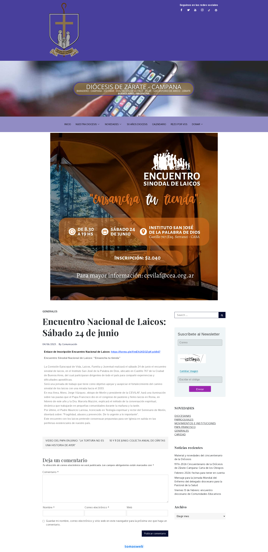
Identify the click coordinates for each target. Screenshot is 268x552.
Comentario (50, 472)
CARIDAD (180, 434)
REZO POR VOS (179, 124)
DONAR (196, 124)
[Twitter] (188, 10)
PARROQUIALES (183, 419)
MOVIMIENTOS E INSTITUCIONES (195, 423)
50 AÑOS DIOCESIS (137, 124)
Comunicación (69, 344)
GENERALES (50, 311)
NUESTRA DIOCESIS (86, 124)
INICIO (67, 124)
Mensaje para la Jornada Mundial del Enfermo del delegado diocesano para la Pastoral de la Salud (198, 481)
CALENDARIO (159, 124)
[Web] (216, 10)
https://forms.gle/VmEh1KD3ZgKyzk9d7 (136, 351)
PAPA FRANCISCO (185, 427)
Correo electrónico (97, 507)
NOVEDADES (112, 124)
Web (129, 507)
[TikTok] (209, 10)
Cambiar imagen (189, 371)
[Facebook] (181, 10)
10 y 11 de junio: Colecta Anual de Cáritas (137, 440)
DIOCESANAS (182, 415)
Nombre (49, 507)
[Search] (222, 315)
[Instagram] (202, 10)
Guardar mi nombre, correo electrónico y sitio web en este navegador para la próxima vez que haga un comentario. (106, 522)
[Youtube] (195, 10)
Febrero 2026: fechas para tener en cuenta (199, 472)
